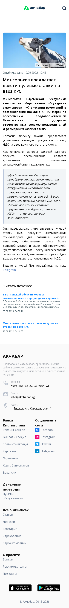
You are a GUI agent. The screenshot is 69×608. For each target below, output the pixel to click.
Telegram (9, 270)
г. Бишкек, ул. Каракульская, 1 (31, 408)
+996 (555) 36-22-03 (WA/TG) (30, 386)
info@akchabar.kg (23, 397)
